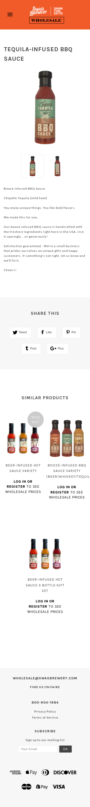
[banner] (46, 14)
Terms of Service (45, 717)
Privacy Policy (45, 711)
